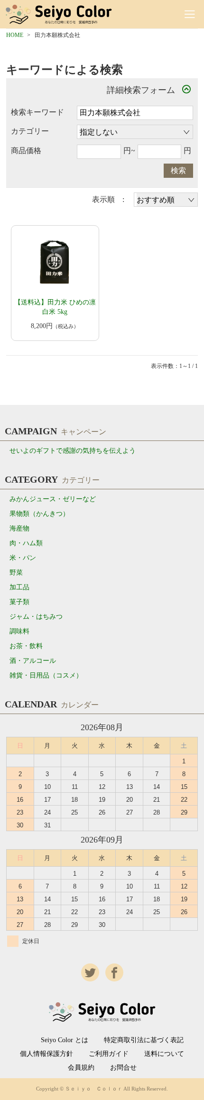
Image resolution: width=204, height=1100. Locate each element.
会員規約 (81, 1067)
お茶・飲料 (26, 646)
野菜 (16, 572)
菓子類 (19, 601)
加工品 (19, 587)
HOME (14, 35)
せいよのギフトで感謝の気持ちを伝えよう (72, 450)
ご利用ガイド (109, 1054)
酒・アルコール (32, 660)
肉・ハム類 (26, 543)
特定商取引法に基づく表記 (144, 1040)
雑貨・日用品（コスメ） (46, 675)
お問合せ (123, 1067)
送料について (164, 1054)
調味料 (19, 631)
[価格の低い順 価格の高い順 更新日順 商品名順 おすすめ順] (166, 199)
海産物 (19, 528)
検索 (178, 170)
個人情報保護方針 (46, 1054)
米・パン (22, 557)
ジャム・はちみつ (36, 616)
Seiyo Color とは (64, 1040)
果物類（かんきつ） (39, 513)
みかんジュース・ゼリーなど (52, 499)
